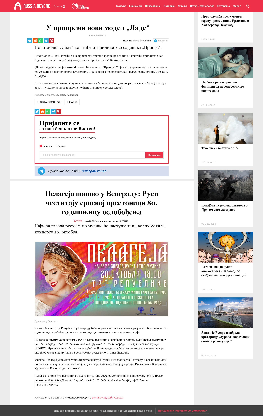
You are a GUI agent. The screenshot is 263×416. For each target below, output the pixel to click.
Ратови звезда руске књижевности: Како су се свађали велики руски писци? (223, 271)
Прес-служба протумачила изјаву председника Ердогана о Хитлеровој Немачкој (225, 21)
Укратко (72, 102)
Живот (237, 6)
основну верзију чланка (107, 397)
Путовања (223, 6)
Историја (169, 6)
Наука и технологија (202, 6)
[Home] (17, 6)
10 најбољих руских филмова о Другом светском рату (224, 208)
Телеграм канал (93, 171)
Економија (135, 6)
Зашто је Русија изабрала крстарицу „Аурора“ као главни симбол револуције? (225, 337)
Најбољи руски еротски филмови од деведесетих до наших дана (222, 87)
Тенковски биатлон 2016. (220, 148)
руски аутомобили (49, 102)
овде (121, 410)
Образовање (153, 6)
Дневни (61, 146)
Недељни (47, 146)
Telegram (163, 41)
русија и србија (47, 385)
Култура (121, 6)
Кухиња (182, 6)
